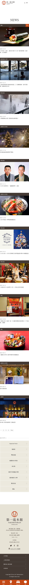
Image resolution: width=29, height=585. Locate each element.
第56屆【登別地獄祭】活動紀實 (7, 422)
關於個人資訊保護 (8, 564)
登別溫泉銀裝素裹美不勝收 (6, 152)
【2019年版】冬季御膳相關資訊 (7, 219)
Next (12, 430)
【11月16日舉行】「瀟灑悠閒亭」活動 (9, 186)
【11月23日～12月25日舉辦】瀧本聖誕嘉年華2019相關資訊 (14, 253)
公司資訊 (6, 556)
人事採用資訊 (7, 560)
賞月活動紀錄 (3, 388)
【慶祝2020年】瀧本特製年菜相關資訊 (9, 354)
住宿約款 (6, 568)
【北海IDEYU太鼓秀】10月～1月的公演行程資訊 (12, 287)
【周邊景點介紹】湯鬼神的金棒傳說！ (9, 118)
